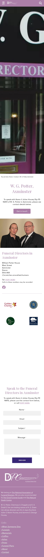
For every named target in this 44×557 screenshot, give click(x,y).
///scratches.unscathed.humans (15, 275)
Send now (22, 460)
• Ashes (4, 539)
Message (22, 437)
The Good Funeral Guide (13, 497)
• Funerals (5, 529)
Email (22, 419)
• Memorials (6, 533)
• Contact (5, 552)
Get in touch (22, 211)
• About (4, 549)
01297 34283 (10, 279)
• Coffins (4, 536)
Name (22, 409)
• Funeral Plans (7, 545)
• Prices (4, 542)
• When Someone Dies (11, 526)
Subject (22, 428)
